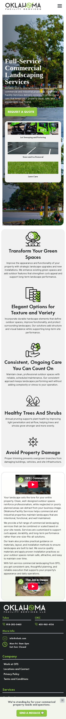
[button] (60, 6)
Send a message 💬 (31, 713)
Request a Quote (21, 112)
